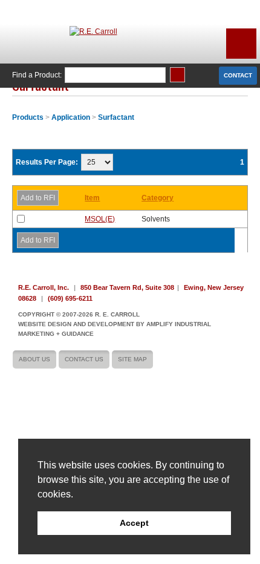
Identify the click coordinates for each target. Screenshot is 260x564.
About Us (34, 359)
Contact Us (84, 359)
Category (157, 198)
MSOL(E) (100, 219)
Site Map (132, 359)
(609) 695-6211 (70, 298)
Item (92, 198)
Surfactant (116, 117)
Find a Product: (37, 75)
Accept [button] (134, 523)
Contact (238, 75)
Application (70, 117)
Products (28, 117)
